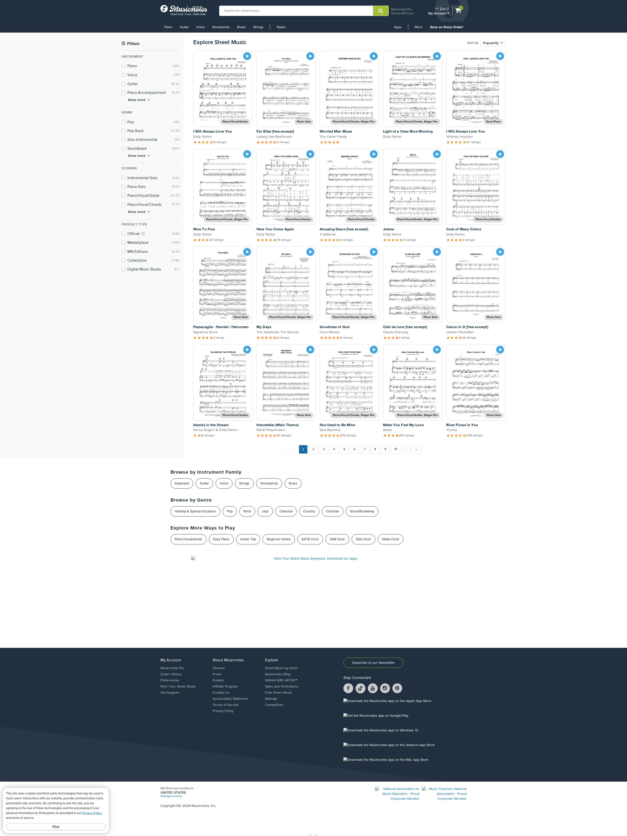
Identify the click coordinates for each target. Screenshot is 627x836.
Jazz (265, 511)
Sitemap (271, 699)
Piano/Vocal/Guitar (188, 539)
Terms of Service (226, 705)
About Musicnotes (228, 660)
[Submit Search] (380, 11)
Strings (258, 27)
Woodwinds (221, 27)
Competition (274, 705)
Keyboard (182, 483)
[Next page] (406, 449)
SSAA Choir (390, 539)
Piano (168, 27)
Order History (170, 674)
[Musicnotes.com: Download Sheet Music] (183, 10)
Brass (241, 27)
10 (395, 449)
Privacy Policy (223, 711)
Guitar (184, 27)
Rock (247, 511)
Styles (281, 27)
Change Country (171, 796)
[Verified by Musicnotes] (143, 233)
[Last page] (416, 449)
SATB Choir (310, 539)
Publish (218, 680)
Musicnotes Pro (401, 9)
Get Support (169, 692)
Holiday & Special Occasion (195, 511)
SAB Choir (337, 539)
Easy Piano (221, 539)
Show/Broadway (362, 511)
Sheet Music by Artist (281, 668)
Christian (332, 511)
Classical (285, 511)
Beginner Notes (279, 539)
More (420, 29)
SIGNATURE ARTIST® (281, 680)
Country (309, 511)
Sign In (444, 8)
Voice (200, 27)
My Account (437, 13)
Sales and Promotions (281, 686)
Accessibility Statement (230, 699)
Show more (136, 100)
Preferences (169, 680)
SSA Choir (363, 539)
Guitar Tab (248, 539)
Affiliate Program (225, 686)
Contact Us (221, 692)
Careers (219, 668)
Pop (230, 511)
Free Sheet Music (278, 692)
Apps (398, 27)
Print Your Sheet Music (178, 686)
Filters (130, 43)
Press (217, 674)
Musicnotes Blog (278, 674)
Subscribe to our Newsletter (373, 662)
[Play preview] (247, 56)
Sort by (472, 43)
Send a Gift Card (402, 13)
